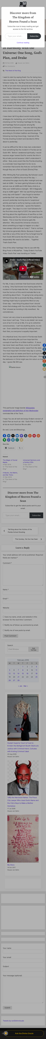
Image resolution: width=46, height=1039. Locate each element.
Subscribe (34, 36)
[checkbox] (6, 1033)
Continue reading (23, 43)
